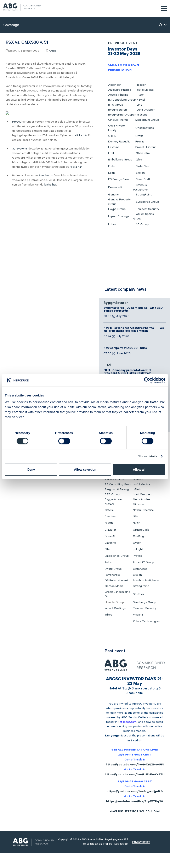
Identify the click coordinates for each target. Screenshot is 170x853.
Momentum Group (147, 120)
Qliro (139, 159)
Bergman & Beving (117, 489)
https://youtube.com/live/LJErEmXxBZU (134, 775)
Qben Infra (143, 153)
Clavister (110, 529)
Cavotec (110, 516)
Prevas (139, 141)
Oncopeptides (144, 128)
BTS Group (115, 104)
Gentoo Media (114, 586)
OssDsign (139, 536)
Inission (141, 85)
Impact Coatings (118, 216)
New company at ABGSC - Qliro (125, 348)
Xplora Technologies (146, 621)
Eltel (111, 153)
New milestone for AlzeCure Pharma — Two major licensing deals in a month (133, 330)
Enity (111, 166)
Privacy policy (141, 841)
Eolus (111, 173)
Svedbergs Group (147, 202)
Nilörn (136, 516)
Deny (31, 469)
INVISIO (138, 479)
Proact (16, 121)
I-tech (140, 94)
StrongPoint (144, 194)
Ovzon (137, 543)
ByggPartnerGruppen (122, 114)
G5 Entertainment (116, 580)
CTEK (112, 136)
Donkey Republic (119, 141)
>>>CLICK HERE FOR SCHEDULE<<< (135, 811)
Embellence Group (120, 159)
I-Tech (137, 489)
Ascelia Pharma (118, 94)
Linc (139, 104)
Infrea (112, 224)
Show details (147, 456)
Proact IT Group (146, 147)
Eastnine (113, 147)
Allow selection (85, 469)
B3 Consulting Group (122, 99)
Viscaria (138, 614)
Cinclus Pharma (118, 120)
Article (52, 50)
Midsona (142, 114)
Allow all (139, 469)
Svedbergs (46, 175)
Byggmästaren (117, 109)
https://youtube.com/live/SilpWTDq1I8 (134, 802)
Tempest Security (147, 209)
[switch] (64, 441)
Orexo (139, 136)
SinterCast (143, 166)
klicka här (76, 167)
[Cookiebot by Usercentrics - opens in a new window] (147, 380)
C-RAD (109, 504)
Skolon (140, 173)
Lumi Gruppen (146, 109)
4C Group (142, 224)
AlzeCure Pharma (119, 90)
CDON (109, 523)
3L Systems (20, 148)
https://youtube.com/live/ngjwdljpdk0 (135, 792)
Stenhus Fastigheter (146, 580)
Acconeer (114, 85)
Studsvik (138, 594)
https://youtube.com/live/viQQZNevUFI (135, 765)
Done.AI (110, 536)
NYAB (136, 523)
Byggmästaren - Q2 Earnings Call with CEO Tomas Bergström (133, 310)
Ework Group (113, 569)
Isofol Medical (145, 90)
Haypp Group (117, 209)
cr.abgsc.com (128, 722)
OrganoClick (141, 529)
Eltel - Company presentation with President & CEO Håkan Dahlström (127, 372)
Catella (109, 510)
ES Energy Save (118, 179)
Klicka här (81, 135)
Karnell (141, 99)
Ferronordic (115, 187)
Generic (113, 194)
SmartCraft (143, 179)
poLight (138, 549)
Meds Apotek (141, 499)
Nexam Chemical (143, 510)
